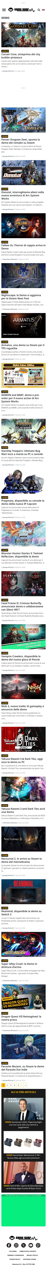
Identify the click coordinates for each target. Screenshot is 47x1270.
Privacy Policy (32, 1255)
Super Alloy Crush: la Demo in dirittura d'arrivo (19, 965)
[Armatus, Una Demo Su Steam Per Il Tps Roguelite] (23, 325)
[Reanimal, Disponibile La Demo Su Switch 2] (23, 891)
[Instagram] (17, 1245)
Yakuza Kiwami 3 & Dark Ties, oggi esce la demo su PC (22, 760)
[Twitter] (24, 1245)
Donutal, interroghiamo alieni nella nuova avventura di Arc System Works (22, 195)
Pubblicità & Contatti (28, 1251)
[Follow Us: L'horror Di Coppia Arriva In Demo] (23, 225)
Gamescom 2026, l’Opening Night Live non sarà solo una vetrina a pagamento (23, 1125)
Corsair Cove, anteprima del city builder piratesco (20, 56)
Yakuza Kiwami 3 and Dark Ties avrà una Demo (23, 810)
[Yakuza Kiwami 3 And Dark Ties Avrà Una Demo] (23, 789)
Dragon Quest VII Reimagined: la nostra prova (21, 1018)
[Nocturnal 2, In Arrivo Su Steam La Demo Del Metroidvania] (23, 839)
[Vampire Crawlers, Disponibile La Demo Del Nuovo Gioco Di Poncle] (23, 636)
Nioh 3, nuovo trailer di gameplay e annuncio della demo (22, 707)
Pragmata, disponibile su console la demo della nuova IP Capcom (22, 502)
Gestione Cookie (29, 1259)
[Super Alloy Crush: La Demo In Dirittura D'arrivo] (23, 944)
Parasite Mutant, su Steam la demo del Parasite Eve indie (22, 1068)
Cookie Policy (14, 1259)
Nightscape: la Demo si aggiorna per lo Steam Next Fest (21, 296)
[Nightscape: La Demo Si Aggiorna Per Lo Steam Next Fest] (23, 275)
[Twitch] (38, 1245)
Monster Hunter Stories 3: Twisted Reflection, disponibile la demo (22, 555)
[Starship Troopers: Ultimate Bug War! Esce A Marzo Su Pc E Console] (23, 431)
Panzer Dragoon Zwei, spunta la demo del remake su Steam (20, 141)
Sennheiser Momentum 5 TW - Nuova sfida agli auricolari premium (23, 1156)
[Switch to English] (43, 10)
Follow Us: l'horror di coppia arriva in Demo (23, 247)
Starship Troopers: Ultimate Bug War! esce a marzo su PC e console (22, 452)
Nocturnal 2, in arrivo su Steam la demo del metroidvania (21, 860)
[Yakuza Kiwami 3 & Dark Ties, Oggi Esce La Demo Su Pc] (23, 739)
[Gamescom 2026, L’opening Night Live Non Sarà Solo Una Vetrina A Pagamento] (23, 1109)
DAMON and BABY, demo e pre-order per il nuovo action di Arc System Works (20, 398)
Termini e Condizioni (15, 1255)
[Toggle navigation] (4, 10)
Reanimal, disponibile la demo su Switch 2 (21, 912)
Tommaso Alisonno (10, 259)
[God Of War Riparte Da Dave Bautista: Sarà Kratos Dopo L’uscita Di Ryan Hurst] (23, 1172)
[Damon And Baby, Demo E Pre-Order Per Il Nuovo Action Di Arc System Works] (23, 375)
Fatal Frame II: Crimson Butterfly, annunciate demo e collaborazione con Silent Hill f (22, 606)
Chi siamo (13, 1251)
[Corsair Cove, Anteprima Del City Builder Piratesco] (23, 34)
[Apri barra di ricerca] (39, 9)
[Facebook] (10, 1245)
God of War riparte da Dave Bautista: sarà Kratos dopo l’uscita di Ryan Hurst (23, 1187)
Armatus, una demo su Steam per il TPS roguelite (22, 346)
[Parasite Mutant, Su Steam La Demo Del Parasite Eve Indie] (23, 1047)
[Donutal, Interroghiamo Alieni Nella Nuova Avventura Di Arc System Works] (23, 172)
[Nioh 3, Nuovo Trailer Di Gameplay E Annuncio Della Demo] (23, 686)
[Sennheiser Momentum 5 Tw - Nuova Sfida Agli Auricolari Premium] (23, 1142)
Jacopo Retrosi (8, 71)
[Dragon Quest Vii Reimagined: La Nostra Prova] (23, 997)
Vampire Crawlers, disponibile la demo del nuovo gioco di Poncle (20, 658)
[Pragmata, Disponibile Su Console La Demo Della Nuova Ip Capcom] (23, 481)
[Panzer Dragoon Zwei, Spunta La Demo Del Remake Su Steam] (23, 120)
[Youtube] (32, 1245)
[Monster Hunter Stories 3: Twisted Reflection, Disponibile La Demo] (23, 533)
